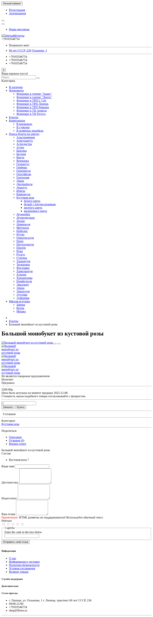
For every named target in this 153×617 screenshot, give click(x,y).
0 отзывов (9, 414)
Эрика (20, 288)
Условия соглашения (22, 568)
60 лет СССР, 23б (20, 50)
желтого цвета (33, 207)
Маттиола (22, 227)
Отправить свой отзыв (15, 542)
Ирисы (20, 190)
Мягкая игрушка (19, 301)
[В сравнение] (58, 343)
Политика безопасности (24, 565)
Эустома (21, 294)
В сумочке (23, 127)
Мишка (21, 311)
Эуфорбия (22, 298)
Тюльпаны (23, 264)
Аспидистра (24, 144)
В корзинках (24, 124)
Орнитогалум (25, 237)
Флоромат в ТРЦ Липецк (32, 103)
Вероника (22, 160)
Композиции (17, 120)
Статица (21, 257)
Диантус (21, 187)
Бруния (21, 154)
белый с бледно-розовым (40, 204)
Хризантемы (24, 277)
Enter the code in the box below (23, 532)
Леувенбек (23, 214)
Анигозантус (24, 140)
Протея (21, 247)
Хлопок (21, 274)
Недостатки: (9, 498)
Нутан (20, 234)
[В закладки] (55, 343)
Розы (19, 251)
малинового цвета (35, 211)
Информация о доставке (24, 561)
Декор (20, 180)
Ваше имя (7, 466)
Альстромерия (25, 137)
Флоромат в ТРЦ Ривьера (32, 107)
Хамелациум (24, 271)
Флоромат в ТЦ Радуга (31, 113)
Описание (15, 437)
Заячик (20, 304)
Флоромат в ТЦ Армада (31, 110)
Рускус (20, 254)
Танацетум (23, 261)
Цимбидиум (24, 281)
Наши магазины (19, 29)
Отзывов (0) (16, 440)
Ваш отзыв (8, 514)
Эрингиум (23, 291)
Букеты (13, 117)
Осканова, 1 (39, 50)
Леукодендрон (25, 217)
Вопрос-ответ (17, 443)
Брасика (21, 150)
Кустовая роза (25, 197)
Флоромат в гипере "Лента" (34, 97)
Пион (20, 241)
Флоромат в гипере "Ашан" (34, 93)
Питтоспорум (25, 244)
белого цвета (32, 201)
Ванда (20, 157)
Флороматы (16, 90)
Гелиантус (22, 164)
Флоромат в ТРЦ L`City (31, 100)
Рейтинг (6, 520)
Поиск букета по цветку (24, 134)
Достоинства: (10, 482)
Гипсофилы (23, 174)
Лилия (20, 221)
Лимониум (23, 224)
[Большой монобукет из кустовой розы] (27, 342)
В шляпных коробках (29, 130)
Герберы (21, 167)
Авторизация (17, 13)
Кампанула (23, 194)
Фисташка (22, 267)
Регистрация (17, 10)
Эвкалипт (22, 284)
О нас (12, 558)
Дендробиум (24, 184)
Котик (20, 308)
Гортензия (22, 177)
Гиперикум (23, 170)
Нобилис (22, 231)
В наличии (16, 87)
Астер (20, 147)
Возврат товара (18, 571)
